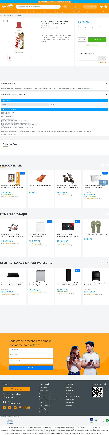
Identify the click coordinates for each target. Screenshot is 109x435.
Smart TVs (43, 12)
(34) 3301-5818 (10, 397)
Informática (105, 12)
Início (1, 15)
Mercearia (19, 15)
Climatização (31, 12)
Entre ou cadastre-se (74, 8)
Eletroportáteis (77, 12)
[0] (105, 6)
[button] (54, 83)
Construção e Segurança (59, 12)
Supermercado (91, 12)
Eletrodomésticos (16, 12)
